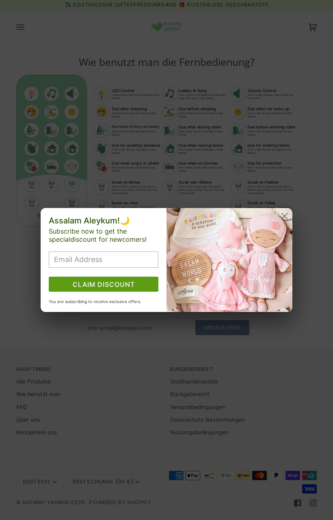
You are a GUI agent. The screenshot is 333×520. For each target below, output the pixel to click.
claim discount (104, 284)
